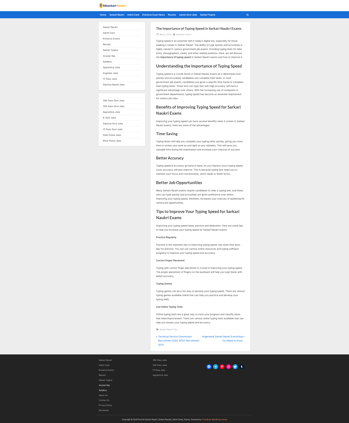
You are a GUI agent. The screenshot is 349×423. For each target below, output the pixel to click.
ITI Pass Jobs (110, 78)
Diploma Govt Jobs (113, 123)
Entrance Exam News (153, 14)
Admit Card (133, 14)
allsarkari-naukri (183, 34)
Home (103, 14)
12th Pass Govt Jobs (113, 106)
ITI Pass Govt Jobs (113, 129)
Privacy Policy (105, 405)
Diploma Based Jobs (114, 84)
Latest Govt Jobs (188, 14)
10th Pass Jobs (160, 360)
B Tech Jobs (109, 117)
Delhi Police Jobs (112, 135)
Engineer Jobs (110, 73)
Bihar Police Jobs (112, 140)
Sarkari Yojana (207, 14)
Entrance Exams (106, 370)
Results (172, 14)
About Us (103, 395)
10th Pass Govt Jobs (113, 100)
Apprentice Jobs (111, 67)
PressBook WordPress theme (214, 419)
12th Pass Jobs (160, 365)
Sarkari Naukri (116, 14)
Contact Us (104, 400)
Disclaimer (104, 410)
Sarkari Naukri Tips (168, 329)
